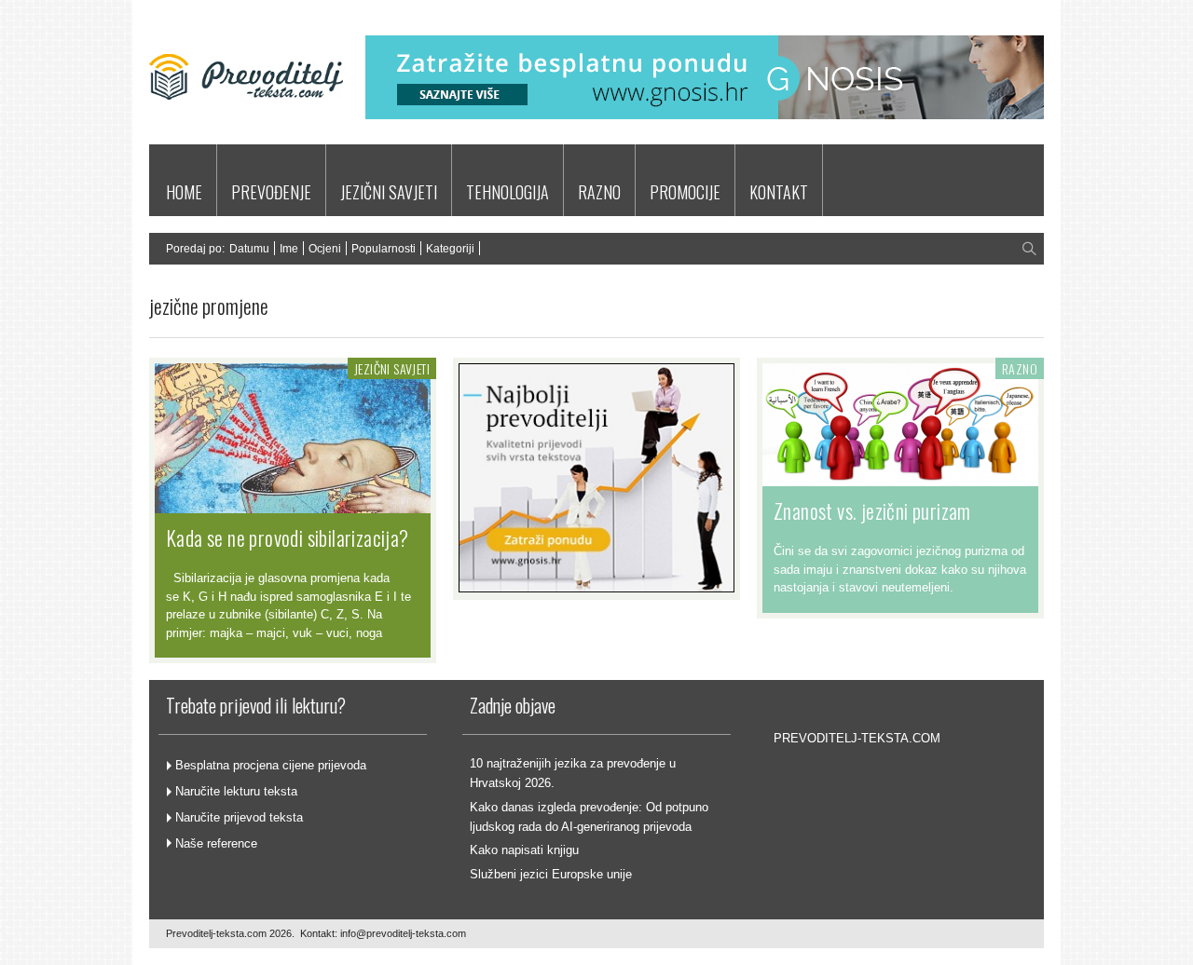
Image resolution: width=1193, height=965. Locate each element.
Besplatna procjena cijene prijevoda (270, 765)
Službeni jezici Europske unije (551, 874)
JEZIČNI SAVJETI (388, 192)
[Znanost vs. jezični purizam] (900, 476)
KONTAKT (778, 192)
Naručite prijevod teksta (239, 817)
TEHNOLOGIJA (507, 192)
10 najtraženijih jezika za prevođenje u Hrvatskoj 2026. (573, 773)
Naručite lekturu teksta (236, 791)
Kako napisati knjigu (524, 850)
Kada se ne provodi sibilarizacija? (287, 537)
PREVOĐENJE (271, 192)
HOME (184, 192)
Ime (289, 248)
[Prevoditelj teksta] (246, 124)
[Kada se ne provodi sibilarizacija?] (293, 503)
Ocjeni (325, 248)
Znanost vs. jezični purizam (872, 510)
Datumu (249, 248)
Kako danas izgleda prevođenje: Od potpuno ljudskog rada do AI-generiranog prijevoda (589, 817)
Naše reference (216, 843)
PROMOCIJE (685, 192)
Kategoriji (450, 248)
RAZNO (599, 192)
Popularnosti (383, 248)
